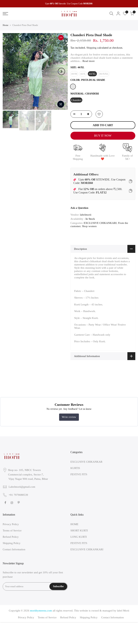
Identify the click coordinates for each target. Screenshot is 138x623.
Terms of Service (12, 530)
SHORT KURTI (79, 530)
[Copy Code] (130, 181)
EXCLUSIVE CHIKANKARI (100, 223)
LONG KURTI (78, 536)
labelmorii (85, 214)
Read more (88, 61)
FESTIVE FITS (78, 474)
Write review (69, 417)
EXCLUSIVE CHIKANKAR (86, 461)
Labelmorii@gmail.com (22, 486)
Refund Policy (11, 536)
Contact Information (14, 549)
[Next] (61, 71)
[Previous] (9, 71)
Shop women (89, 226)
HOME (74, 524)
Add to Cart (103, 125)
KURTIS (75, 468)
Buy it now (102, 135)
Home (5, 25)
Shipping (91, 47)
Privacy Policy (11, 524)
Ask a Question (79, 207)
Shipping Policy (11, 543)
